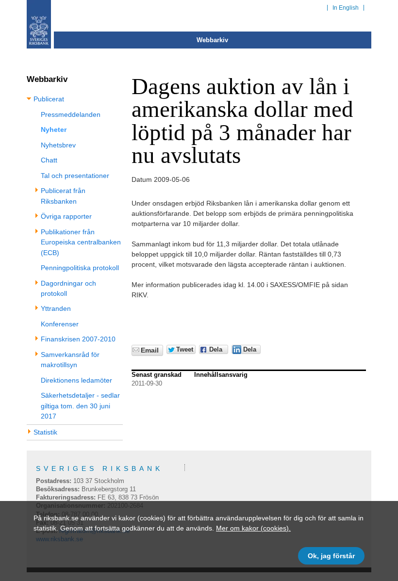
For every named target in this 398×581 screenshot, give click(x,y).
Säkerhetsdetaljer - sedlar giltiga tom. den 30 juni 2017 (80, 405)
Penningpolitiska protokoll (80, 268)
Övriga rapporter (66, 216)
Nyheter (53, 129)
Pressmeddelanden (70, 114)
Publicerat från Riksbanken (63, 196)
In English (345, 8)
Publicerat (48, 99)
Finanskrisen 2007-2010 (78, 339)
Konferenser (60, 324)
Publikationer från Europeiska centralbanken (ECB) (81, 242)
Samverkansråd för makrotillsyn (70, 360)
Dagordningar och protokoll (68, 288)
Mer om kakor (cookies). (253, 528)
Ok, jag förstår (331, 556)
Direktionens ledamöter (76, 380)
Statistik (45, 432)
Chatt (49, 160)
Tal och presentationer (75, 175)
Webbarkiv (212, 40)
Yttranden (56, 308)
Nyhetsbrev (58, 145)
